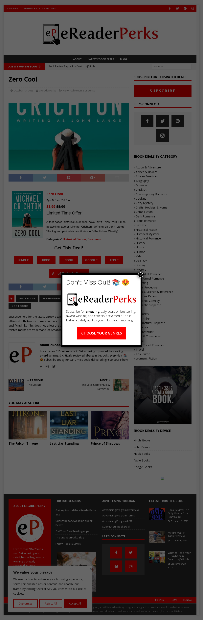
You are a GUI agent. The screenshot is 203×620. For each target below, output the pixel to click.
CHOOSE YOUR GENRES (101, 333)
